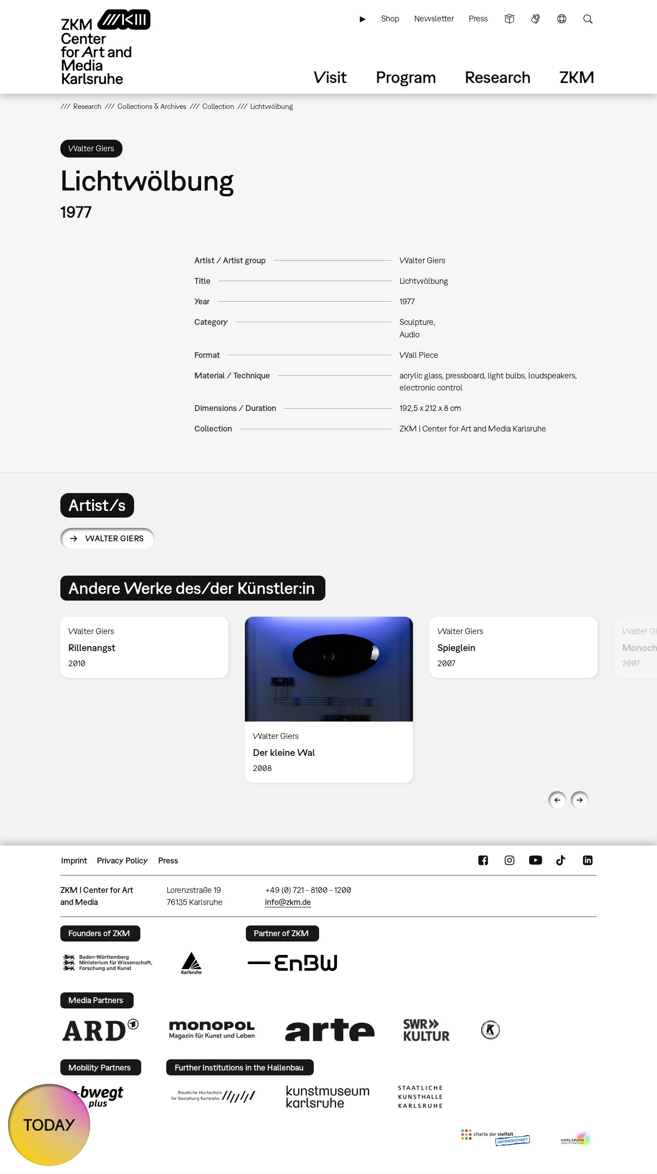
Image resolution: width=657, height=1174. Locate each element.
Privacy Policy (122, 860)
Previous (557, 800)
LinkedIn (588, 860)
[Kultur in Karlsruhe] (490, 1030)
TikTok (562, 860)
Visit (330, 77)
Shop (390, 18)
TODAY (49, 1124)
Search (588, 18)
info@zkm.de (288, 902)
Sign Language (535, 18)
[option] (144, 647)
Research (498, 77)
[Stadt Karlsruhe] (191, 963)
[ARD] (101, 1030)
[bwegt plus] (93, 1097)
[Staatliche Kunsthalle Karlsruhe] (420, 1097)
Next (580, 800)
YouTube (535, 860)
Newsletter (434, 18)
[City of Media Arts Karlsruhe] (577, 1139)
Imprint (74, 860)
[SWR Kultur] (427, 1030)
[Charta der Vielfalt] (495, 1139)
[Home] (118, 46)
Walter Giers (114, 538)
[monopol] (212, 1030)
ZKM (577, 77)
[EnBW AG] (292, 963)
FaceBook (483, 860)
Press (478, 18)
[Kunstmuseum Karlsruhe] (327, 1097)
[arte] (330, 1030)
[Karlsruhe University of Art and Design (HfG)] (213, 1096)
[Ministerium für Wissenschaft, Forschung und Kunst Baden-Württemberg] (107, 962)
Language (562, 18)
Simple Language (509, 18)
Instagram (509, 860)
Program (406, 77)
